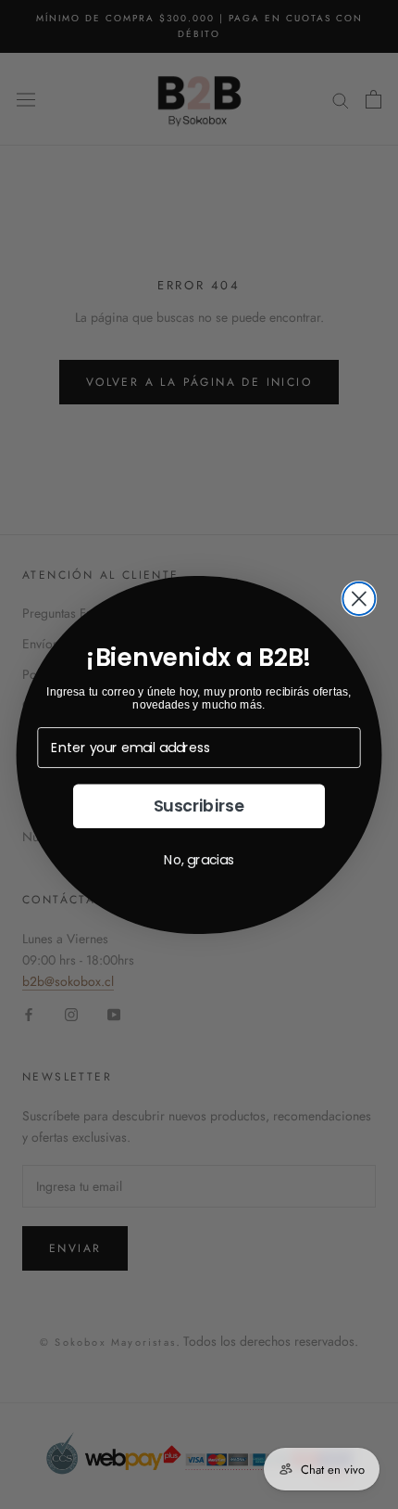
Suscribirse (199, 806)
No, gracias (198, 859)
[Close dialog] (358, 598)
